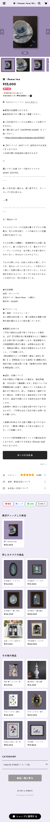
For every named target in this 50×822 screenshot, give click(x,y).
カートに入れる (25, 455)
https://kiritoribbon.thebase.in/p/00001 (25, 137)
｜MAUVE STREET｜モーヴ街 (16, 765)
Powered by (22, 795)
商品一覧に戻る (25, 778)
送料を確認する (31, 102)
